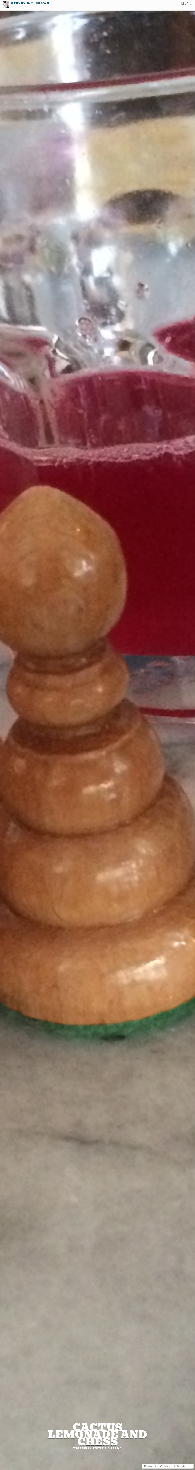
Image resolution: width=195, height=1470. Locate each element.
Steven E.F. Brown (107, 1448)
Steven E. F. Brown (30, 3)
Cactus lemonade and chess (97, 1435)
